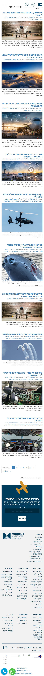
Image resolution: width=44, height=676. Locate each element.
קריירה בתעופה (28, 110)
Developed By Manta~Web (22, 673)
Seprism (35, 650)
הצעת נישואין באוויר (37, 621)
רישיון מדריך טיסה (36, 584)
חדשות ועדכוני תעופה (34, 561)
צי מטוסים (23, 620)
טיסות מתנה (8, 582)
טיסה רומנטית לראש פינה (37, 631)
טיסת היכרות (37, 579)
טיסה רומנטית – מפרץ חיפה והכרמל (36, 637)
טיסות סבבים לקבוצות (8, 585)
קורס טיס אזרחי (37, 571)
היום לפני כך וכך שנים (32, 201)
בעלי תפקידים (8, 620)
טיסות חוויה (31, 338)
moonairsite (30, 336)
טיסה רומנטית (37, 617)
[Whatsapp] (13, 670)
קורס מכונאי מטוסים (8, 624)
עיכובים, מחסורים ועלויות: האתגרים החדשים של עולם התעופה (22, 104)
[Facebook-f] (3, 647)
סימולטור (39, 604)
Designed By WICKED (22, 671)
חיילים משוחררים (36, 544)
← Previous (6, 468)
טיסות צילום (38, 546)
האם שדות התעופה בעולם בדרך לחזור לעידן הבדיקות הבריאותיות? (23, 155)
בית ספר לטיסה (13, 17)
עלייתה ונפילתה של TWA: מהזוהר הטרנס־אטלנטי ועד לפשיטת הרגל (24, 246)
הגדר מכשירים (37, 596)
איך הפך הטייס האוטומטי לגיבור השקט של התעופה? (24, 419)
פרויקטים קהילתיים (35, 551)
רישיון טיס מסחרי (36, 582)
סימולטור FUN (7, 595)
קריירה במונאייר (22, 587)
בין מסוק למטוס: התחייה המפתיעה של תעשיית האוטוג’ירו (22, 195)
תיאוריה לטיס (37, 587)
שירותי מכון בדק (7, 617)
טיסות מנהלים (22, 617)
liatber (32, 60)
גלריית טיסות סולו (36, 556)
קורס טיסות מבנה (36, 559)
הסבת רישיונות (22, 582)
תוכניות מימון (37, 542)
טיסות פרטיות (34, 19)
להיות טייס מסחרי (21, 574)
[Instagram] (6, 647)
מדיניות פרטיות (7, 628)
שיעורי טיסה (38, 593)
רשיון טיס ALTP (22, 599)
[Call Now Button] (4, 671)
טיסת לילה (8, 592)
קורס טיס (39, 539)
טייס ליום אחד (7, 571)
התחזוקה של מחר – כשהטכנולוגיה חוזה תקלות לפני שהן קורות (22, 374)
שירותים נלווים (22, 623)
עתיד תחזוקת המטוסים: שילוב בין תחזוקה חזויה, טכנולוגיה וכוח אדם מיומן (22, 295)
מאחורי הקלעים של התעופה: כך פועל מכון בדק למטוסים (22, 13)
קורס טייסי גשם (22, 596)
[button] (39, 4)
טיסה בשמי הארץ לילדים (6, 578)
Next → (5, 471)
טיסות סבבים (23, 590)
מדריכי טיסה (37, 590)
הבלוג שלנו (16, 60)
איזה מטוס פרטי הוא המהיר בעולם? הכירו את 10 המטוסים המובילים (22, 56)
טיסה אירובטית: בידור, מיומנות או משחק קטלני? (22, 334)
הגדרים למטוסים (21, 584)
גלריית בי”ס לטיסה (38, 575)
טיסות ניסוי (23, 593)
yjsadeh (31, 17)
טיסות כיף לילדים (6, 589)
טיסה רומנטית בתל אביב (37, 626)
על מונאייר (38, 537)
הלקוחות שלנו (37, 549)
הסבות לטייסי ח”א (22, 578)
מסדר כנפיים (37, 554)
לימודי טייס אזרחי (19, 201)
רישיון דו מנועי (37, 599)
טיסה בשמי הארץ (6, 574)
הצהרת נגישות (8, 631)
